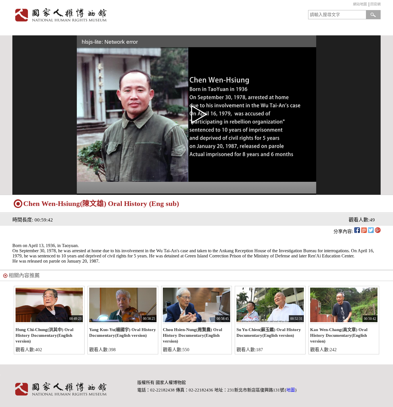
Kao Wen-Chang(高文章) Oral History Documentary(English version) (338, 335)
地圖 (290, 390)
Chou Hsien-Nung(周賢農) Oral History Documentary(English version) (192, 335)
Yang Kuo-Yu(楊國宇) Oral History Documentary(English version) (122, 332)
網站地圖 (360, 4)
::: (351, 5)
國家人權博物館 (102, 15)
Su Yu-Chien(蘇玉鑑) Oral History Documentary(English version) (268, 332)
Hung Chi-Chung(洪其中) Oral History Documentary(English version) (44, 335)
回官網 (375, 4)
